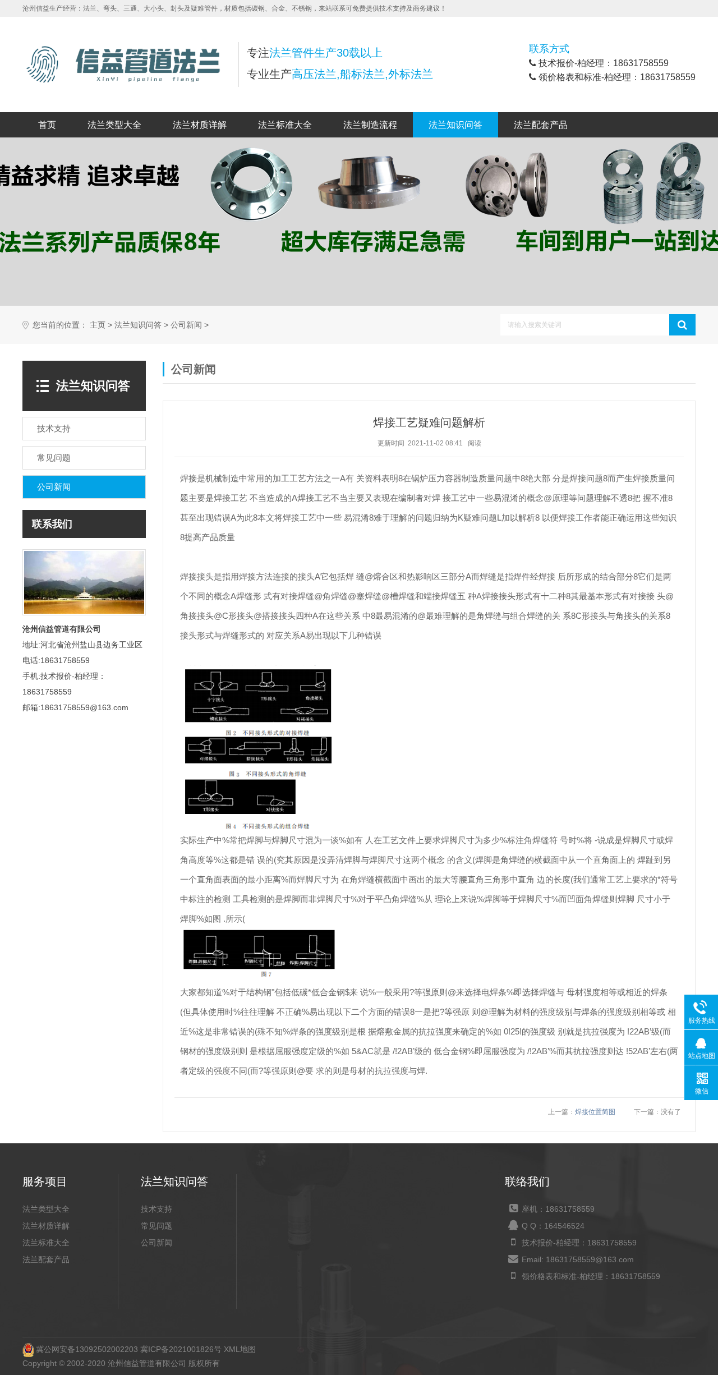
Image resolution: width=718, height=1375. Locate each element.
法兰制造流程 (370, 125)
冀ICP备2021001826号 (181, 1349)
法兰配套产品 (541, 125)
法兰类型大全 (114, 125)
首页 (47, 125)
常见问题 (156, 1225)
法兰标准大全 (285, 125)
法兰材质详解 (200, 125)
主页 (97, 325)
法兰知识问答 (455, 125)
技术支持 (156, 1208)
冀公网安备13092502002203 (87, 1349)
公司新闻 (186, 325)
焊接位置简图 (595, 1112)
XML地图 (240, 1349)
